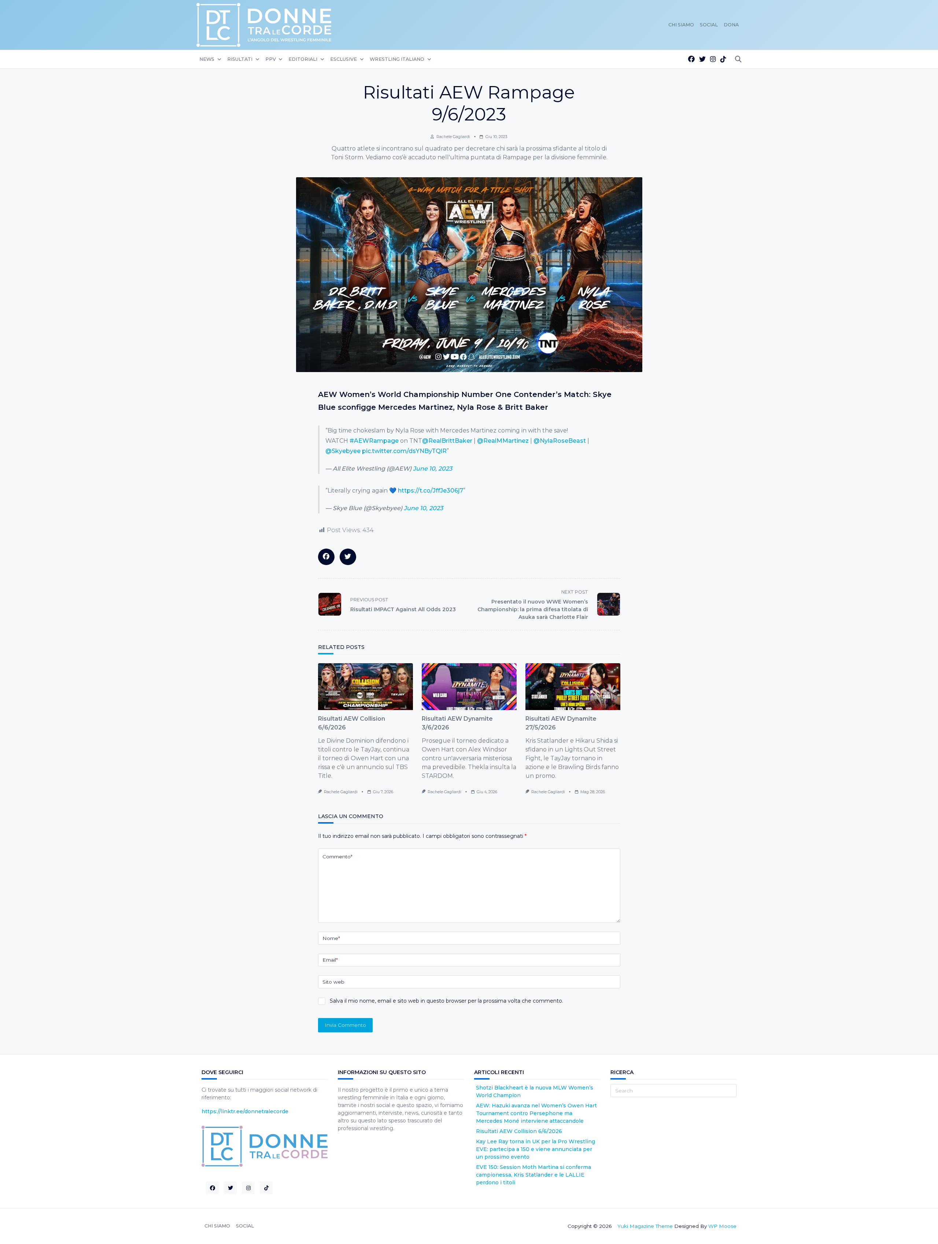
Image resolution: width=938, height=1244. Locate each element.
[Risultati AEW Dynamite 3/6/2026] (469, 686)
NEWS (206, 59)
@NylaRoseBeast (559, 440)
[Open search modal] (738, 59)
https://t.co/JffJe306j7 (430, 490)
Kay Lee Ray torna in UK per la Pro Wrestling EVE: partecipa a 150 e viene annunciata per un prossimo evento (535, 1149)
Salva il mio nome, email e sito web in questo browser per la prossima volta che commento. (446, 1001)
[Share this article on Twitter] (348, 557)
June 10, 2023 (432, 468)
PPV (270, 59)
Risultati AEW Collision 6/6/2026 (519, 1131)
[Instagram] (713, 59)
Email (330, 960)
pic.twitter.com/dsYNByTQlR (404, 451)
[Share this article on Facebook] (326, 557)
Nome (331, 938)
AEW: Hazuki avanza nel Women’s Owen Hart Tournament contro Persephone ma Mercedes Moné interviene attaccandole (536, 1113)
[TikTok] (723, 59)
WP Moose (722, 1226)
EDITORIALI (302, 59)
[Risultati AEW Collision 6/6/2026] (365, 686)
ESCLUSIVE (343, 59)
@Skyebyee (343, 451)
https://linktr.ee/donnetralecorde (245, 1111)
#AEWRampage (374, 440)
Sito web (333, 982)
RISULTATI (239, 59)
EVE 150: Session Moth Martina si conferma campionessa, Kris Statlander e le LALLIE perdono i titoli (533, 1175)
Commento (337, 856)
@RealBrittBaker (447, 440)
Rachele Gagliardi (453, 136)
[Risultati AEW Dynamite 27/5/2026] (572, 686)
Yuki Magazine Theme (645, 1226)
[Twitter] (702, 59)
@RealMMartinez (503, 440)
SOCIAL (709, 24)
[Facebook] (691, 59)
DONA (731, 24)
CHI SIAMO (681, 24)
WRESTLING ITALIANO (397, 59)
